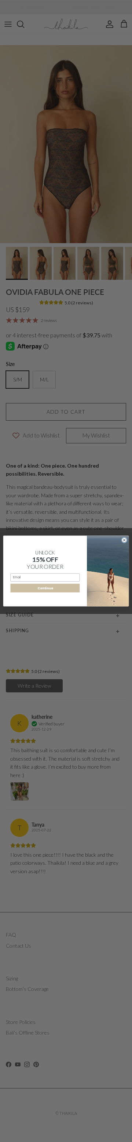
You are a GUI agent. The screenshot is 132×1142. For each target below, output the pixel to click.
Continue (45, 588)
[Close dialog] (124, 540)
